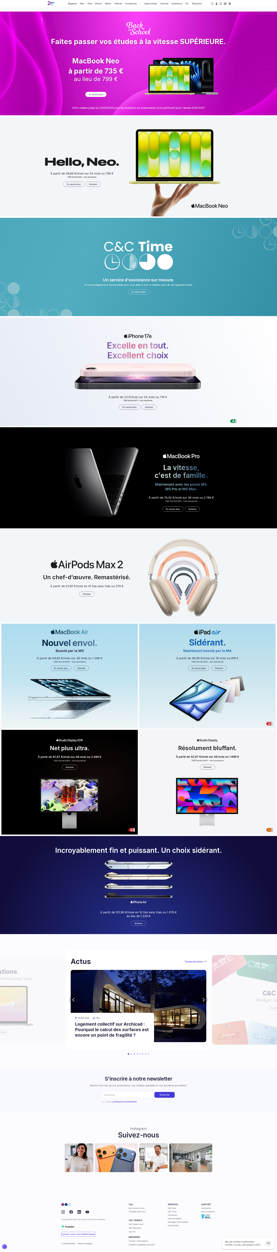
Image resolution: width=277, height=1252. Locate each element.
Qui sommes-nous (137, 1208)
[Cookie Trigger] (4, 1246)
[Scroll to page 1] (128, 1054)
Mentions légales (85, 1243)
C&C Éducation (135, 1228)
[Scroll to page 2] (131, 1054)
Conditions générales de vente (142, 1245)
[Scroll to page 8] (149, 1054)
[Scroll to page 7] (145, 1054)
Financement (173, 1225)
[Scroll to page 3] (134, 1054)
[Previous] (73, 999)
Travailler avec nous (137, 1212)
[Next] (203, 999)
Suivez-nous (138, 1135)
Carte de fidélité (174, 1218)
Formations (172, 1215)
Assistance (206, 1208)
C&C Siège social (136, 1224)
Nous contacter (207, 1212)
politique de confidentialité (125, 1102)
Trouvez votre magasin (138, 1241)
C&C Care (172, 1208)
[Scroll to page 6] (142, 1054)
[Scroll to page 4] (137, 1054)
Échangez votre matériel (178, 1222)
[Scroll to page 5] (139, 1054)
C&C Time (172, 1212)
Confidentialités (68, 1243)
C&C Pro (132, 1232)
